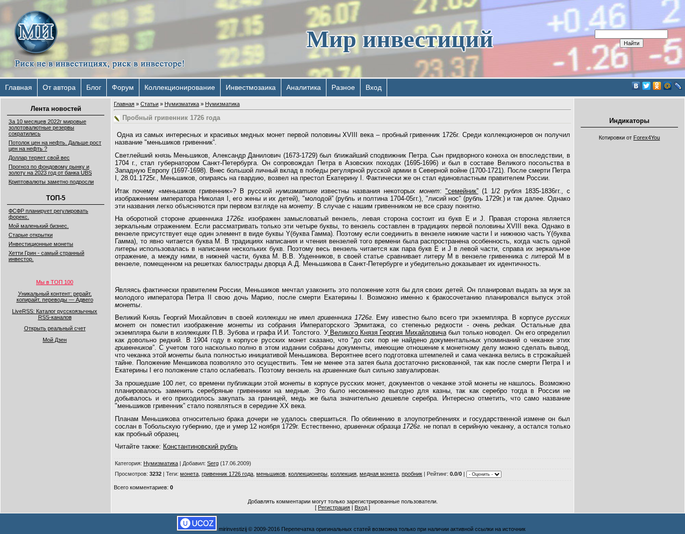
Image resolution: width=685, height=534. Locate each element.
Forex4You (646, 138)
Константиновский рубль (200, 446)
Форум (123, 87)
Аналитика (303, 87)
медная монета (379, 474)
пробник (412, 474)
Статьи (149, 104)
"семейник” (461, 191)
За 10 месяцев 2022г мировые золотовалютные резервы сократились (47, 127)
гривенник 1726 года (227, 474)
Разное (343, 87)
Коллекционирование (179, 87)
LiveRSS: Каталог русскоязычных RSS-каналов (54, 314)
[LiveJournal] (678, 85)
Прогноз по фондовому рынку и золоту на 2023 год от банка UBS (50, 170)
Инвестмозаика (251, 87)
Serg (213, 463)
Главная (18, 87)
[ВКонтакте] (636, 85)
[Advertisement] (629, 296)
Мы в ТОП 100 (54, 282)
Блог (93, 87)
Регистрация (334, 507)
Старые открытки (31, 235)
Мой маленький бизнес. (39, 226)
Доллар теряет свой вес (39, 158)
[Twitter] (646, 85)
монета (189, 474)
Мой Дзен (55, 340)
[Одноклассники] (657, 85)
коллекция (343, 474)
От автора (59, 87)
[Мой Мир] (667, 85)
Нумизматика (181, 104)
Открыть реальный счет (55, 328)
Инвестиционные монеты (41, 244)
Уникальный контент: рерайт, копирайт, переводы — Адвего (55, 297)
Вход (374, 87)
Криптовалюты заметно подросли (51, 182)
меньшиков (270, 474)
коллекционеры (307, 474)
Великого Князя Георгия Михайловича (387, 332)
